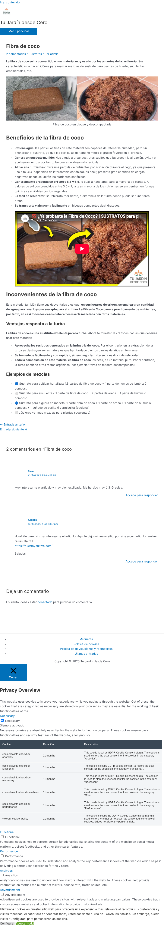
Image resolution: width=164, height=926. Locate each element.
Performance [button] (9, 851)
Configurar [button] (7, 923)
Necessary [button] (7, 716)
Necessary (12, 720)
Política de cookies (86, 644)
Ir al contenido (10, 2)
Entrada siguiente (14, 429)
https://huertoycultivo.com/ (34, 546)
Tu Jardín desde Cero (23, 22)
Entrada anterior (13, 424)
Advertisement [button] (10, 889)
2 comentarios (16, 54)
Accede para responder (142, 495)
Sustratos (35, 54)
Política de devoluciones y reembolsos (86, 648)
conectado (45, 602)
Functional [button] (7, 832)
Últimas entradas (86, 653)
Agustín (32, 519)
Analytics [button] (6, 870)
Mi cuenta (86, 639)
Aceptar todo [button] (25, 923)
